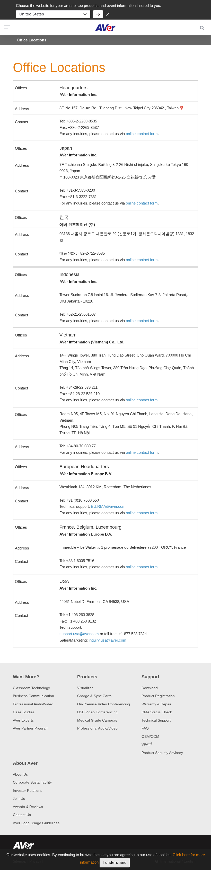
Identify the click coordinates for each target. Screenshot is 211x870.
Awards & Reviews (28, 807)
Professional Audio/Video (33, 704)
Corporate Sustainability (32, 782)
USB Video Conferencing (97, 712)
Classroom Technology (31, 688)
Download (150, 688)
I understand (115, 862)
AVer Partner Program (31, 728)
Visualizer (85, 688)
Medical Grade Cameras (97, 720)
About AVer (25, 763)
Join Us (19, 798)
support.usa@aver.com (79, 634)
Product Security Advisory (162, 753)
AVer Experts (23, 720)
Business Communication (33, 696)
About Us (20, 774)
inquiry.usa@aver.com (107, 640)
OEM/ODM (150, 736)
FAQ (145, 728)
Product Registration (158, 696)
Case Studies (23, 712)
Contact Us (22, 815)
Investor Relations (27, 790)
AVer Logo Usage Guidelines (36, 823)
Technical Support (156, 720)
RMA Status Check (157, 712)
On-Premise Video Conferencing (103, 704)
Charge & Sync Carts (94, 696)
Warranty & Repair (156, 704)
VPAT (147, 744)
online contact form (142, 133)
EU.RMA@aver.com (108, 506)
